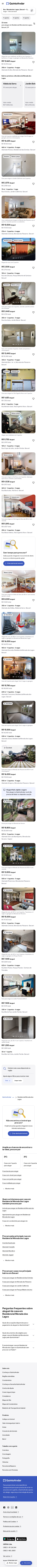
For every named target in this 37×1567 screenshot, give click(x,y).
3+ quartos (26, 17)
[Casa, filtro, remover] (9, 1080)
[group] (18, 52)
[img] (18, 43)
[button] (12, 94)
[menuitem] (6, 1097)
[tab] (6, 18)
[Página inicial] (15, 3)
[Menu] (3, 4)
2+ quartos (16, 17)
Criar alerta (27, 1563)
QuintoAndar (6, 1097)
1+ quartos (6, 17)
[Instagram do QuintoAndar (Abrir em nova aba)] (8, 1507)
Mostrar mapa (13, 1563)
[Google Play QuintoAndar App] (9, 1539)
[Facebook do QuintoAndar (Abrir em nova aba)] (4, 1507)
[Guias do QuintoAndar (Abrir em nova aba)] (12, 1507)
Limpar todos (18, 1080)
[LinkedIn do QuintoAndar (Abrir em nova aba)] (16, 1507)
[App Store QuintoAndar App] (21, 1539)
